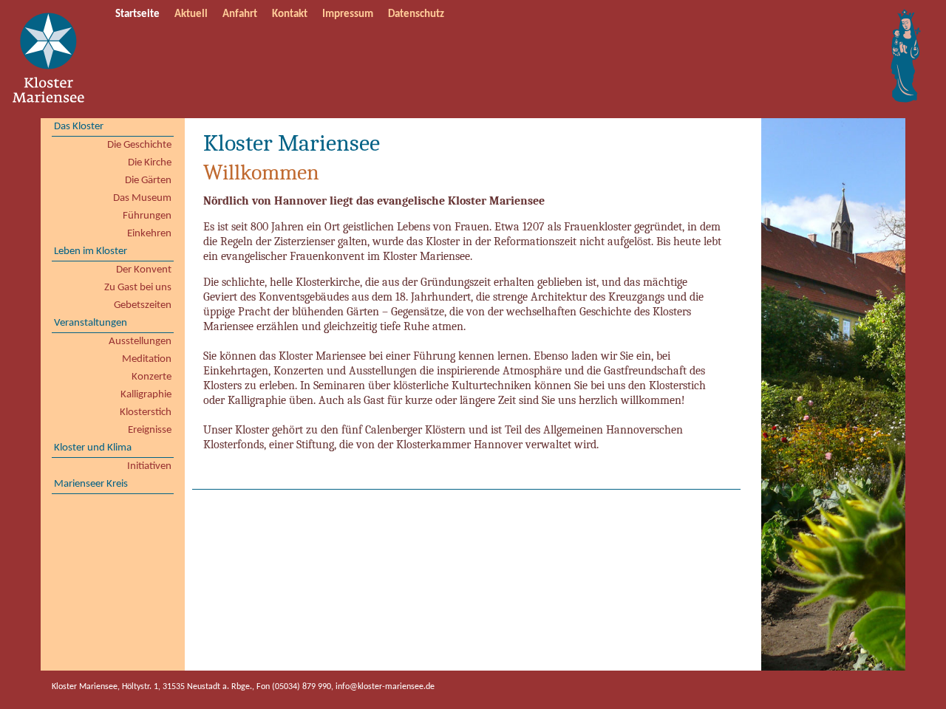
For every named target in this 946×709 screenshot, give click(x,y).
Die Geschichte (139, 145)
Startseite (137, 14)
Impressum (347, 14)
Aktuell (191, 14)
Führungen (147, 216)
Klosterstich (145, 412)
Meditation (146, 359)
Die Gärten (148, 180)
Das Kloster (78, 126)
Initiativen (149, 466)
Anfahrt (239, 14)
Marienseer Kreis (91, 484)
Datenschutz (416, 14)
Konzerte (151, 377)
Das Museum (142, 198)
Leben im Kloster (90, 251)
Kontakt (289, 14)
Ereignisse (149, 430)
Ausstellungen (140, 341)
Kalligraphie (145, 394)
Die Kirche (149, 162)
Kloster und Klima (93, 447)
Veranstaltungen (90, 323)
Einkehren (149, 233)
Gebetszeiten (142, 305)
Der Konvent (143, 269)
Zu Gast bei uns (137, 287)
